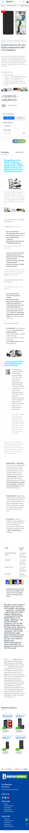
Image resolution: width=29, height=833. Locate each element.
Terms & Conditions (8, 805)
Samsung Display (7, 41)
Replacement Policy (8, 811)
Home (2, 5)
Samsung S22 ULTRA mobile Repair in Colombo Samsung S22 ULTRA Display (14, 685)
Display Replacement (9, 40)
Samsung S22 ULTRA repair (11, 693)
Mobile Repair (17, 40)
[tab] (5, 153)
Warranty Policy (7, 809)
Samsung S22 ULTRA (9, 668)
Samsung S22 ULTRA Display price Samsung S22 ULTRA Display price (14, 676)
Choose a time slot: (8, 122)
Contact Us (6, 818)
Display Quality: (4, 105)
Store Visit (8, 118)
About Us (6, 804)
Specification (19, 152)
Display (2, 40)
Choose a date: (7, 130)
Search (20, 1)
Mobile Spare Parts (11, 5)
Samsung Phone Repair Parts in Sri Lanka (14, 665)
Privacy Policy (7, 807)
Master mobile (14, 666)
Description (5, 152)
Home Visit (20, 118)
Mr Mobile (20, 666)
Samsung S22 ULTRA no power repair (13, 691)
